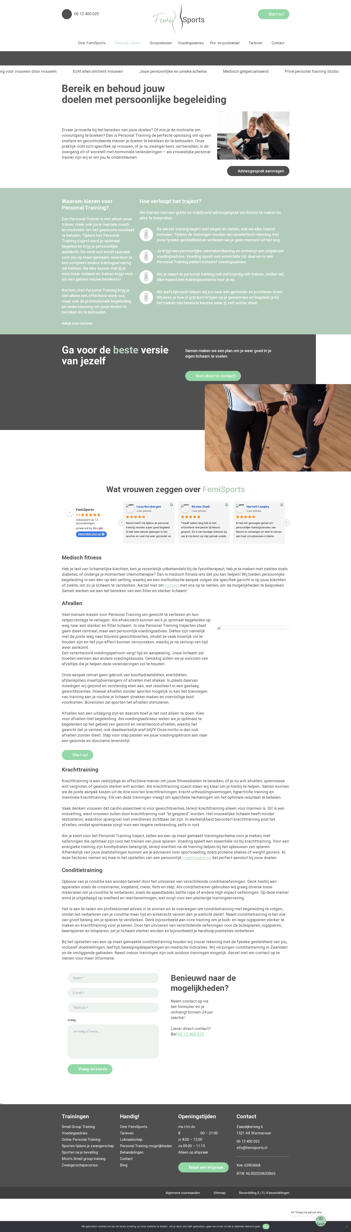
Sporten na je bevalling (80, 1152)
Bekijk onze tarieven (77, 323)
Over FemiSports (133, 1127)
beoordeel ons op (89, 534)
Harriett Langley (258, 506)
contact (172, 585)
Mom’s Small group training (83, 1158)
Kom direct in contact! (216, 376)
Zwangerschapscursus (80, 1165)
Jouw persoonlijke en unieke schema (173, 71)
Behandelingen (131, 1152)
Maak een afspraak (206, 1167)
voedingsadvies (196, 857)
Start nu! (276, 14)
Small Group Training (78, 1127)
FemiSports (85, 510)
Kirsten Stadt (201, 506)
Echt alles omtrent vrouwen (98, 71)
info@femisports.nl (252, 1148)
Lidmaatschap (131, 1139)
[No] (346, 1226)
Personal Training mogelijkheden (146, 1146)
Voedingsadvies (74, 1133)
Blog (123, 1165)
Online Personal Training (81, 1139)
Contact (126, 1158)
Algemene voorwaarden (183, 1193)
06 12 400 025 (86, 14)
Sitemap (220, 1193)
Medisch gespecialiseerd (246, 71)
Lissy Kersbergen (149, 506)
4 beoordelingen (277, 1193)
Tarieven (127, 1133)
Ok (266, 1226)
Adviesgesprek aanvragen (261, 171)
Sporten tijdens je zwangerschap (88, 1146)
